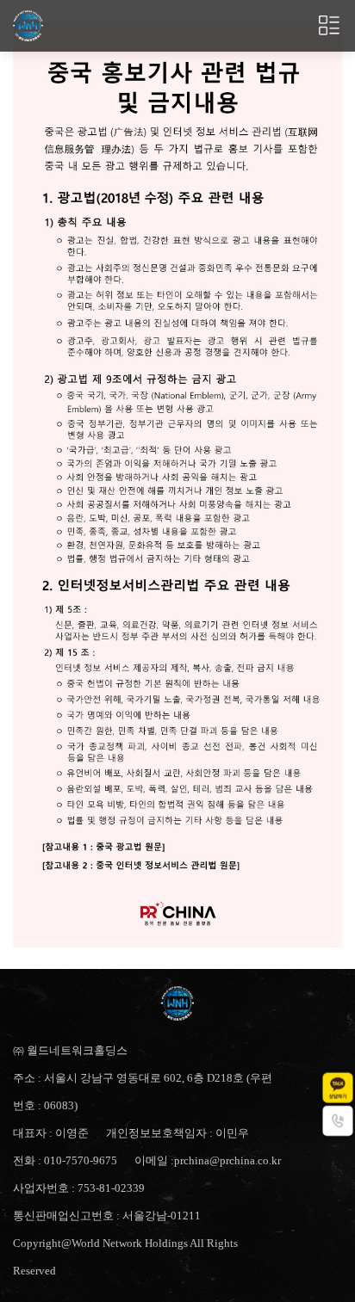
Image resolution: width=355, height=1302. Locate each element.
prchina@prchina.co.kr (227, 1160)
